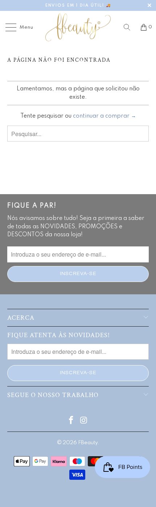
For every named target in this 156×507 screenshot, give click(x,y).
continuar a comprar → (104, 116)
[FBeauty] (78, 27)
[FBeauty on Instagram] (84, 421)
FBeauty (88, 442)
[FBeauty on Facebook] (71, 421)
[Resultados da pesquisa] (129, 27)
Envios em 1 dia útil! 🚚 (78, 5)
